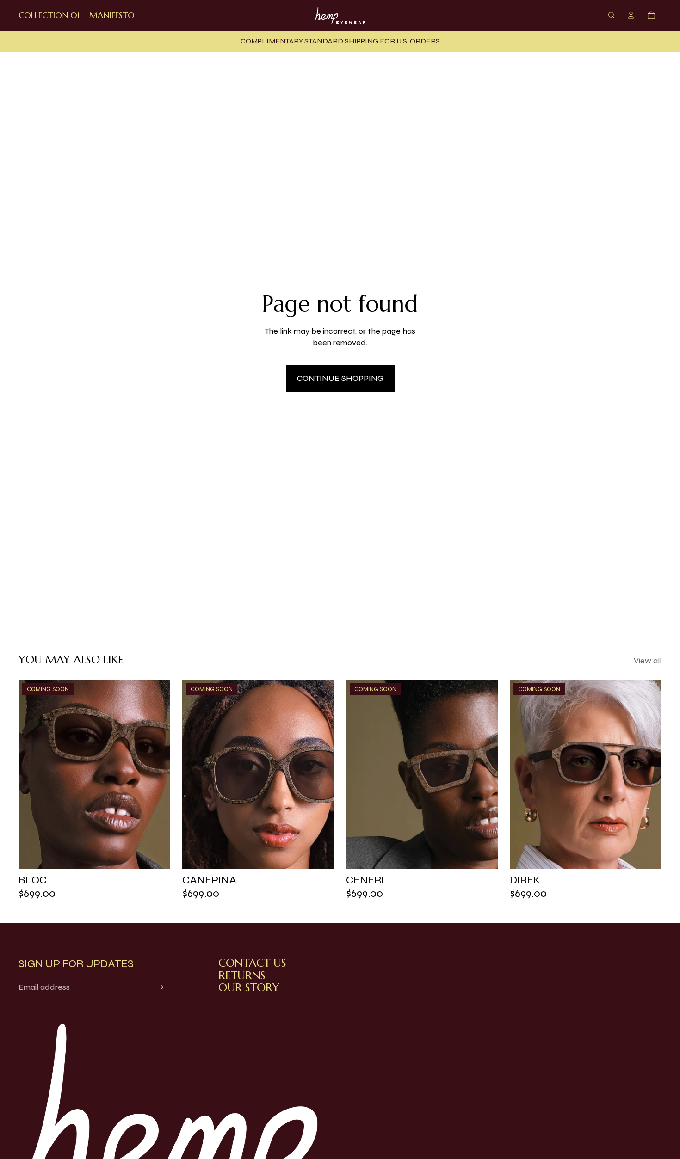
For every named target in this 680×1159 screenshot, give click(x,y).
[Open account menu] (631, 15)
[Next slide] (156, 774)
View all (647, 661)
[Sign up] (160, 987)
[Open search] (611, 15)
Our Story (248, 987)
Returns (242, 975)
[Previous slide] (32, 774)
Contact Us (252, 963)
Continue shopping (340, 378)
